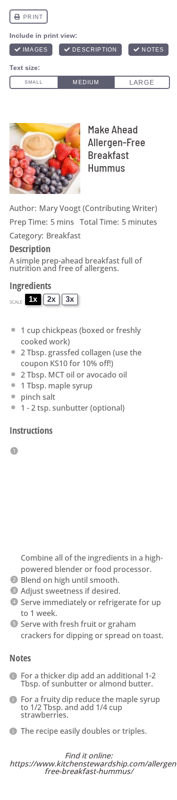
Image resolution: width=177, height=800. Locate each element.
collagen (96, 352)
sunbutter (70, 408)
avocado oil (106, 374)
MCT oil (61, 374)
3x (70, 299)
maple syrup (70, 385)
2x (51, 299)
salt (48, 397)
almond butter (125, 683)
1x (33, 299)
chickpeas (59, 330)
